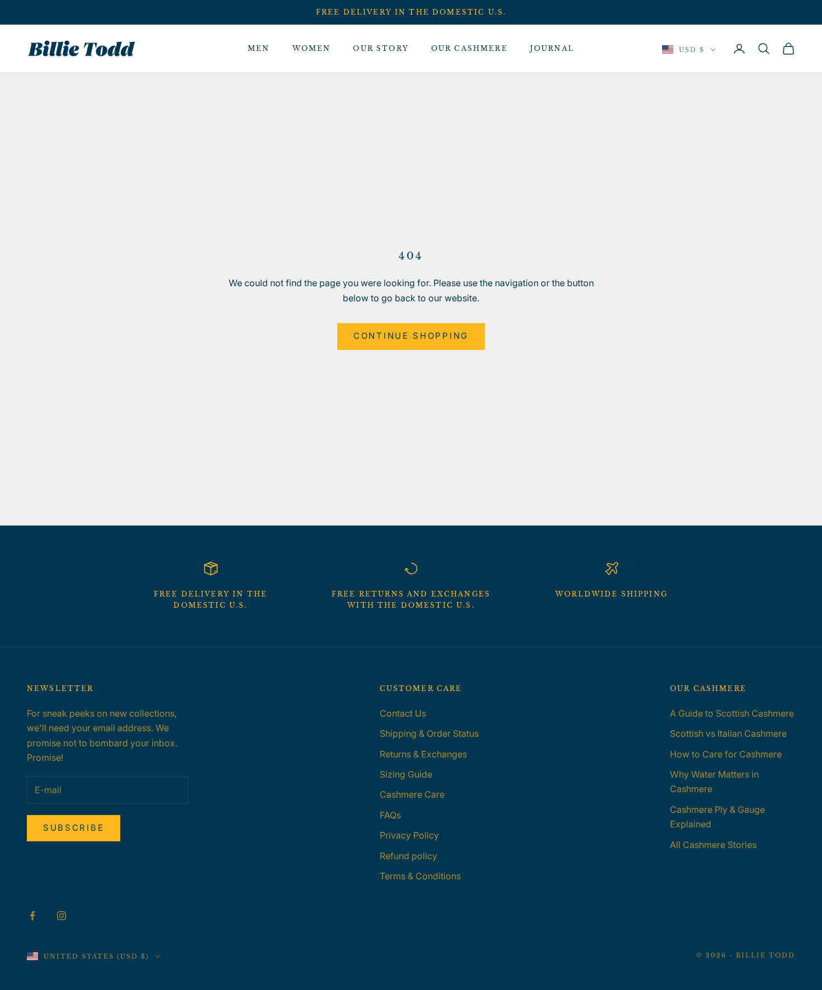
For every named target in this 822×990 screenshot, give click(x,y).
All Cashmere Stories (713, 844)
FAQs (390, 815)
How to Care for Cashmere (726, 754)
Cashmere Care (412, 794)
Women (311, 48)
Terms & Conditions (420, 876)
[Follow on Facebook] (32, 915)
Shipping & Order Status (429, 733)
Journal (552, 48)
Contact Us (403, 713)
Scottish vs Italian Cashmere (728, 733)
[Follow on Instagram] (61, 915)
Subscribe (73, 827)
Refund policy (408, 855)
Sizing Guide (406, 774)
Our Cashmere (469, 48)
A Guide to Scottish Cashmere (732, 713)
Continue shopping (411, 335)
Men (259, 48)
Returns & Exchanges (423, 754)
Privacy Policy (409, 835)
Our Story (380, 48)
